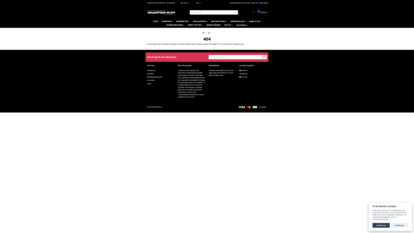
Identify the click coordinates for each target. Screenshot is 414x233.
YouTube (244, 77)
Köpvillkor (150, 74)
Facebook (244, 70)
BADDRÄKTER (182, 21)
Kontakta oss (151, 70)
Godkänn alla (381, 225)
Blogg (149, 83)
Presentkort (151, 80)
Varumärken (241, 25)
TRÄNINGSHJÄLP (237, 21)
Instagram (244, 74)
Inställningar (399, 225)
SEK (197, 3)
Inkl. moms (184, 3)
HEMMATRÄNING (213, 25)
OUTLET (227, 25)
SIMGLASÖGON (199, 21)
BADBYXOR (166, 21)
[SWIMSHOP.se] (161, 12)
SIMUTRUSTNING (218, 21)
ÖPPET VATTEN (194, 25)
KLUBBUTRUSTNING (174, 25)
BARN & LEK (254, 21)
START (156, 21)
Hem (203, 33)
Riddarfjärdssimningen (154, 77)
